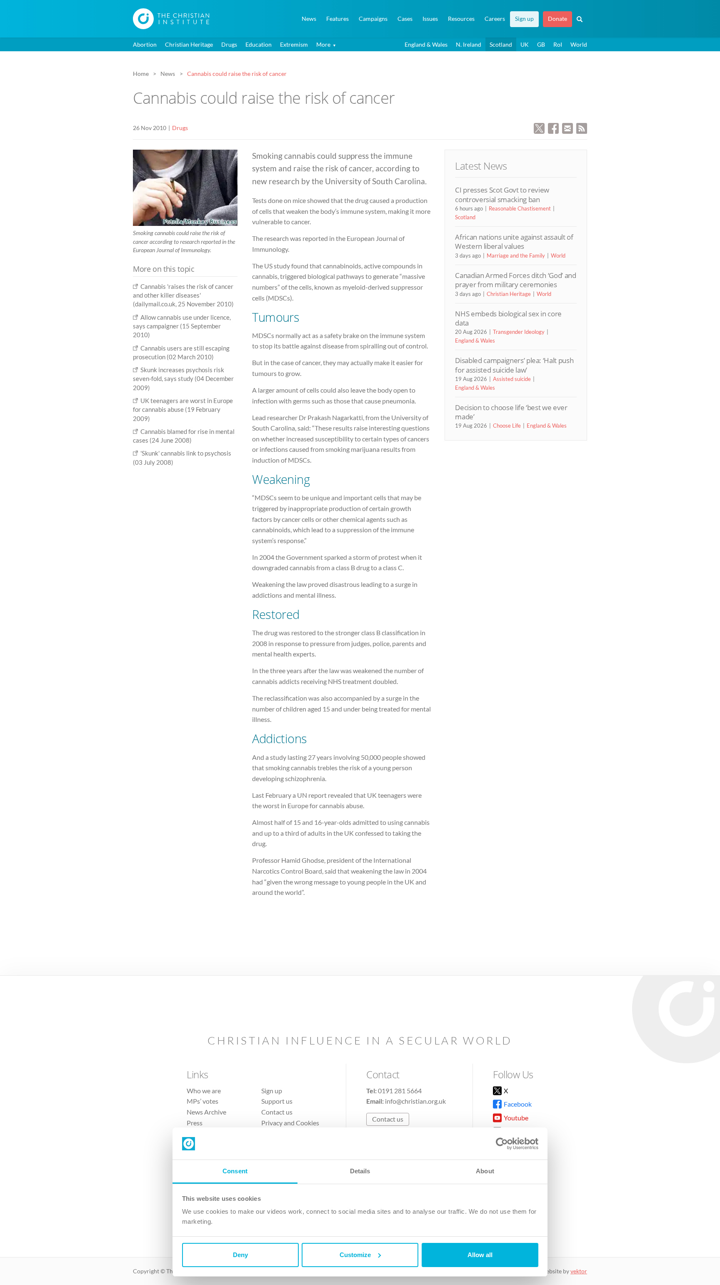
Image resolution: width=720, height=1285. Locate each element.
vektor (578, 1271)
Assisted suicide (512, 379)
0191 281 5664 (400, 1091)
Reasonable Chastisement (520, 208)
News (309, 18)
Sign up (524, 18)
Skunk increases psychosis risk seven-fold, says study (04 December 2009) (183, 378)
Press (194, 1123)
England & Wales (426, 44)
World (578, 44)
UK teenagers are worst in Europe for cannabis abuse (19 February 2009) (183, 409)
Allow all (480, 1254)
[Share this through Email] (567, 127)
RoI (557, 44)
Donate (557, 18)
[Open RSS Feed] (581, 127)
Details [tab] (360, 1171)
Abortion (145, 44)
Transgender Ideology (519, 331)
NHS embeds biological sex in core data (508, 318)
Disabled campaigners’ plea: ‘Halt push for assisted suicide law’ (514, 365)
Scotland (501, 44)
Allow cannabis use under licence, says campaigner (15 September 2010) (182, 326)
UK (524, 44)
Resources (461, 18)
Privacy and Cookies (290, 1123)
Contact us (276, 1112)
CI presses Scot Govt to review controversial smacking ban (502, 194)
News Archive (206, 1112)
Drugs (229, 44)
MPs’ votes (202, 1101)
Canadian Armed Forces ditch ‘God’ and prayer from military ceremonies (515, 280)
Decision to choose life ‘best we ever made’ (511, 412)
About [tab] (485, 1171)
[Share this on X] (539, 127)
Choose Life (507, 425)
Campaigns (373, 18)
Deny (240, 1254)
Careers (495, 18)
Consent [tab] (235, 1171)
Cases (405, 18)
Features (337, 18)
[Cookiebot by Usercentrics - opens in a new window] (501, 1143)
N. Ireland (468, 44)
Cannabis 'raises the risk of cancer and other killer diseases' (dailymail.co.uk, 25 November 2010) (183, 295)
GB (541, 44)
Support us (276, 1101)
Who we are (204, 1091)
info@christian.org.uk (415, 1101)
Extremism (294, 44)
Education (258, 44)
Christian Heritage (189, 44)
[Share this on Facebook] (553, 127)
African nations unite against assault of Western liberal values (514, 241)
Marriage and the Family (516, 255)
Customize (355, 1254)
